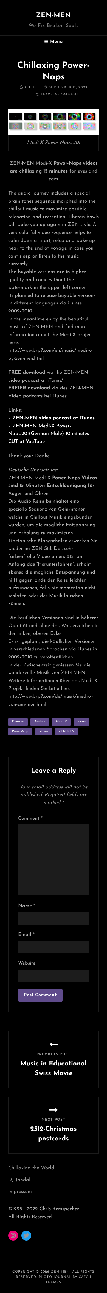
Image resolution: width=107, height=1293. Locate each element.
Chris (30, 87)
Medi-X (61, 721)
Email (26, 934)
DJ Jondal (19, 1180)
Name (26, 906)
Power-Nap (20, 731)
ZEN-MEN (53, 15)
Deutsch (18, 721)
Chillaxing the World (31, 1168)
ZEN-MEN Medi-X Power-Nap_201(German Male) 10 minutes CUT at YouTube (48, 434)
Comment (30, 818)
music (81, 721)
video (43, 731)
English (39, 721)
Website (26, 963)
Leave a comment (60, 94)
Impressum (20, 1191)
